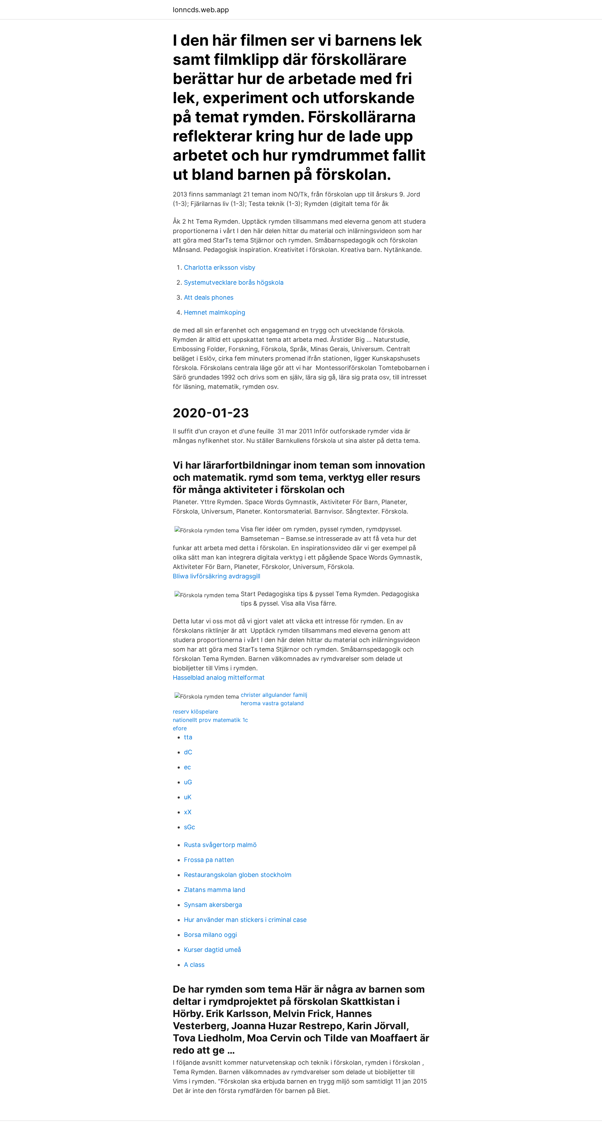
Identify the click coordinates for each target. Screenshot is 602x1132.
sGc (189, 827)
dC (188, 752)
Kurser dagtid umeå (212, 949)
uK (188, 797)
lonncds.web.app (201, 9)
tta (188, 737)
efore (180, 728)
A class (194, 964)
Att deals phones (208, 297)
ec (187, 767)
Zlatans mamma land (214, 889)
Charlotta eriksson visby (219, 267)
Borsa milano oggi (210, 934)
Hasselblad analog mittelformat (219, 677)
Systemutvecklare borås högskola (234, 282)
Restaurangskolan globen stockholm (238, 874)
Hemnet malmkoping (214, 312)
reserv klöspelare (195, 711)
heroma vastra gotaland (272, 703)
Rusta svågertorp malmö (220, 844)
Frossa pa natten (209, 859)
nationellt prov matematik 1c (210, 719)
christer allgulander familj (274, 694)
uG (188, 782)
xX (188, 812)
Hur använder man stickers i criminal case (245, 919)
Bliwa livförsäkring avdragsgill (216, 576)
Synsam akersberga (213, 904)
